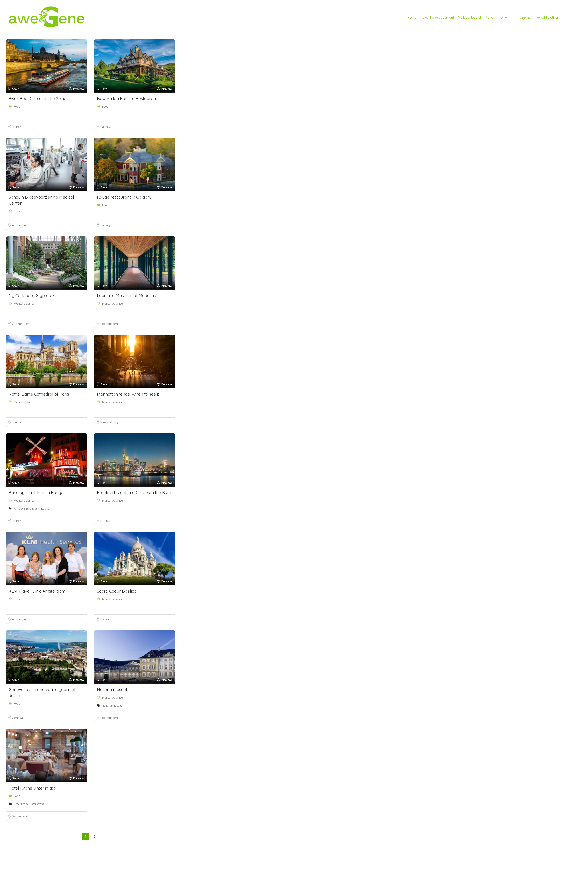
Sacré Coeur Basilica (116, 591)
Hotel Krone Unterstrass (32, 788)
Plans (489, 17)
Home (412, 17)
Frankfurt (106, 521)
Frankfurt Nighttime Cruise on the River (134, 492)
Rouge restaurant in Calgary (124, 197)
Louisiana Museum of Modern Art (129, 295)
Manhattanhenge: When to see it (128, 394)
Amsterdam (20, 225)
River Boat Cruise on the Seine (37, 98)
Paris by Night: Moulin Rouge (36, 492)
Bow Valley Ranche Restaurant (127, 98)
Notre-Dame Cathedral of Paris (39, 394)
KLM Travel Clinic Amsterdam (37, 591)
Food (17, 106)
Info (500, 17)
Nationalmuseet (112, 689)
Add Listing (549, 17)
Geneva (17, 718)
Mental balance (24, 303)
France (16, 127)
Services (19, 211)
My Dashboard (469, 17)
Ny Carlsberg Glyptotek (32, 295)
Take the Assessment (437, 17)
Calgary (105, 127)
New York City (109, 422)
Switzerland (20, 816)
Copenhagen (21, 324)
